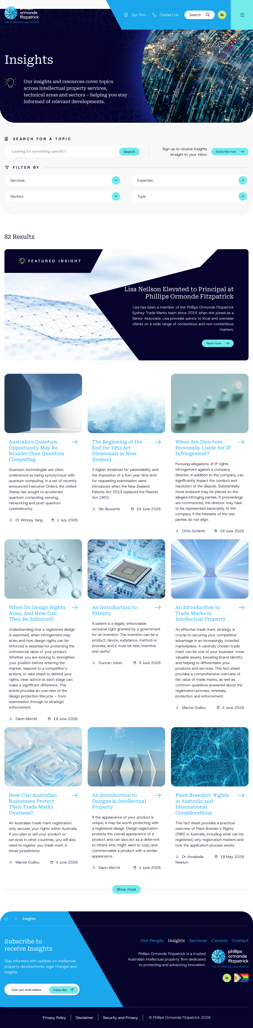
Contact (240, 940)
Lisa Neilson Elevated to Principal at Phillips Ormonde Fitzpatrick (179, 293)
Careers (219, 940)
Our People (152, 940)
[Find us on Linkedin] (222, 15)
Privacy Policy (54, 1017)
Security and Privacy (120, 1017)
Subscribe (60, 990)
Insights (176, 940)
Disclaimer (84, 1017)
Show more (126, 889)
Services (198, 940)
